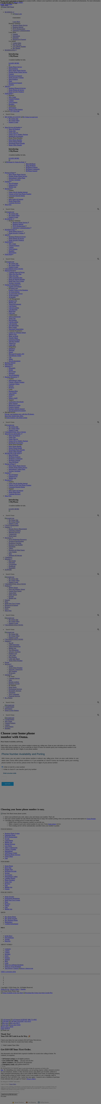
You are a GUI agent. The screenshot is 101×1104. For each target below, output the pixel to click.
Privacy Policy (18, 2)
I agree (2, 4)
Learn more (8, 4)
